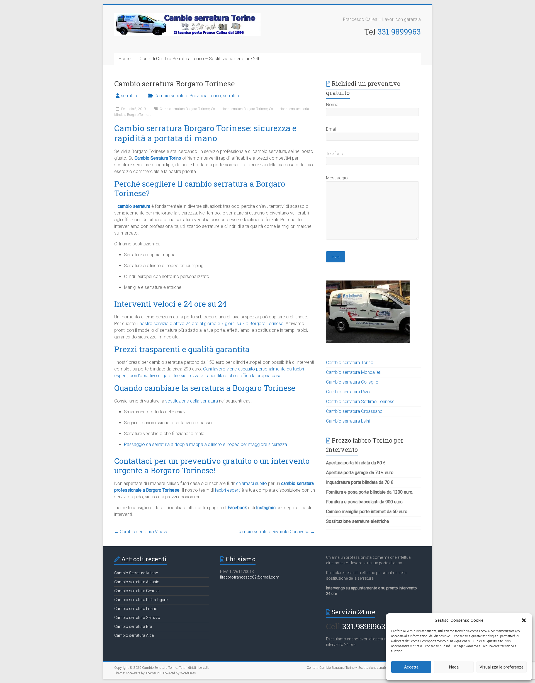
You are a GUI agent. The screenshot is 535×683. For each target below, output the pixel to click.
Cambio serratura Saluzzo (137, 617)
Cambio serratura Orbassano (354, 411)
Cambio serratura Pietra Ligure (140, 599)
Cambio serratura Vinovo (141, 531)
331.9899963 (363, 626)
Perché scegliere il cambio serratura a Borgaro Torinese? (199, 188)
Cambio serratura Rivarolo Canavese (276, 531)
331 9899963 (399, 31)
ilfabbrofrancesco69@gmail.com (249, 577)
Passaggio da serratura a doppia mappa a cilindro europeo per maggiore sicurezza (205, 444)
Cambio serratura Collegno (352, 382)
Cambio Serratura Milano (136, 573)
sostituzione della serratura (191, 401)
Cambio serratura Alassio (136, 582)
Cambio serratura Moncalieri (353, 372)
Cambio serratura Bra (133, 626)
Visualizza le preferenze (502, 667)
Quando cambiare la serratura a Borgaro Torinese (204, 388)
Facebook (237, 507)
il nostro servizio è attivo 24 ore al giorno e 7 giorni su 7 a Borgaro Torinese (210, 323)
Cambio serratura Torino (349, 362)
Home (125, 58)
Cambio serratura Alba (134, 635)
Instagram (266, 507)
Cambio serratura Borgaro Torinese (185, 109)
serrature (129, 95)
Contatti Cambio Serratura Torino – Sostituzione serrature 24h (200, 58)
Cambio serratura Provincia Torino (187, 95)
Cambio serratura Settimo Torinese (360, 401)
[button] (524, 620)
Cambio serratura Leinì (348, 421)
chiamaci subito (251, 483)
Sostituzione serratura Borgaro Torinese (239, 109)
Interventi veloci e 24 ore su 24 (170, 304)
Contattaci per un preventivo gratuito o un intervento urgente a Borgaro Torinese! (212, 465)
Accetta (411, 667)
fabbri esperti (227, 490)
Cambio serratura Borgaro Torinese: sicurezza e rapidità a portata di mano (205, 133)
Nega (454, 667)
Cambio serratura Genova (137, 591)
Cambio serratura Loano (135, 608)
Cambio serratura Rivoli (348, 391)
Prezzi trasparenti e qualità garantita (182, 349)
